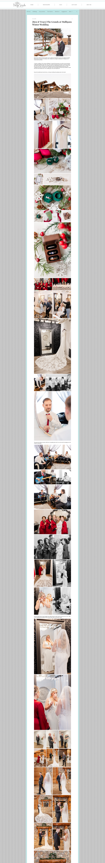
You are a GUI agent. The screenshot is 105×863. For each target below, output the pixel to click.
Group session (42, 11)
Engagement (64, 11)
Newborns (57, 11)
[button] (76, 11)
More (70, 11)
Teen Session (50, 11)
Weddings (35, 11)
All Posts (28, 11)
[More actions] (72, 18)
